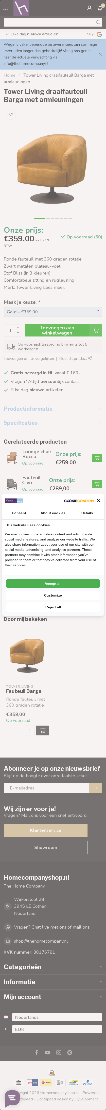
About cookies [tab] (53, 513)
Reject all (53, 607)
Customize (53, 595)
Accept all (53, 583)
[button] (98, 500)
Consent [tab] (19, 513)
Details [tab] (87, 513)
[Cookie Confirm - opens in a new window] (79, 500)
